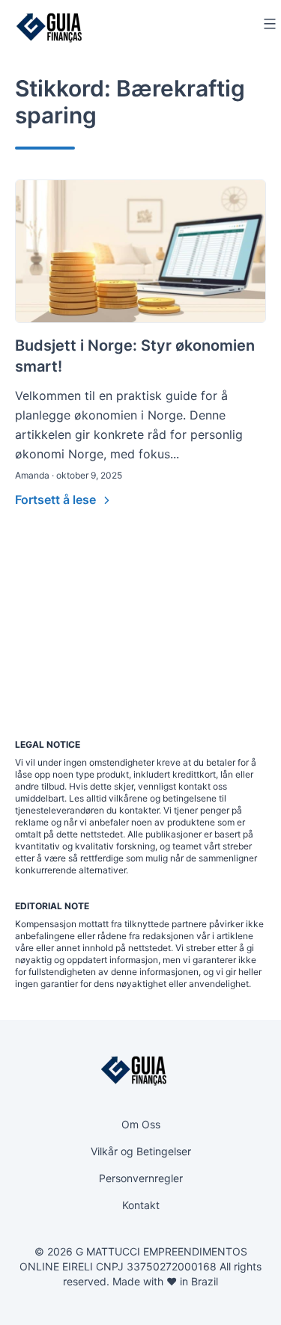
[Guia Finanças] (49, 28)
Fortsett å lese (57, 499)
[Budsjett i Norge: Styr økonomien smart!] (140, 251)
